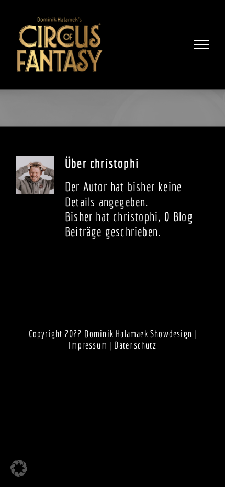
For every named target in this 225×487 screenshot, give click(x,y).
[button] (19, 468)
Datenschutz (135, 345)
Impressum (88, 345)
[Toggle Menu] (201, 44)
